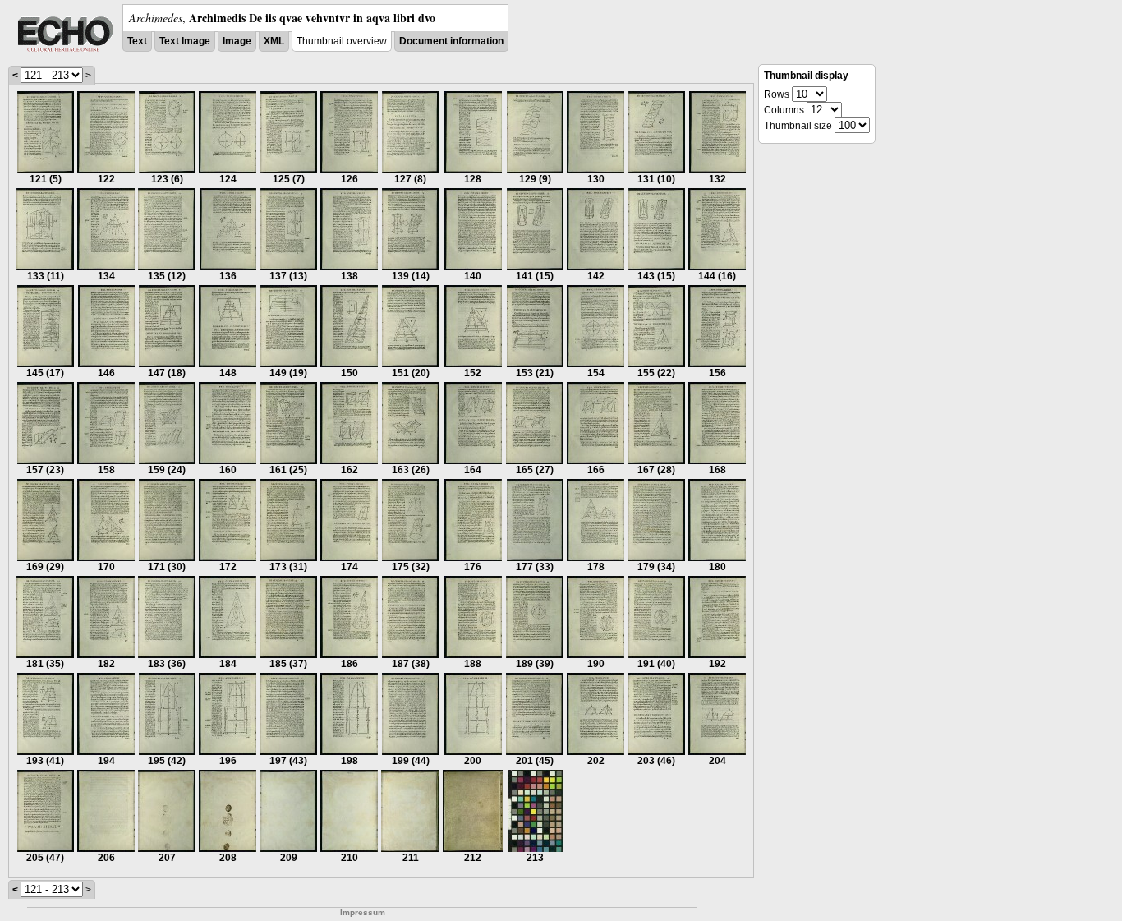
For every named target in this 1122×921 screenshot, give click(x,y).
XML (274, 41)
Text (137, 41)
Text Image (184, 41)
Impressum (362, 912)
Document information (451, 41)
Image (237, 41)
